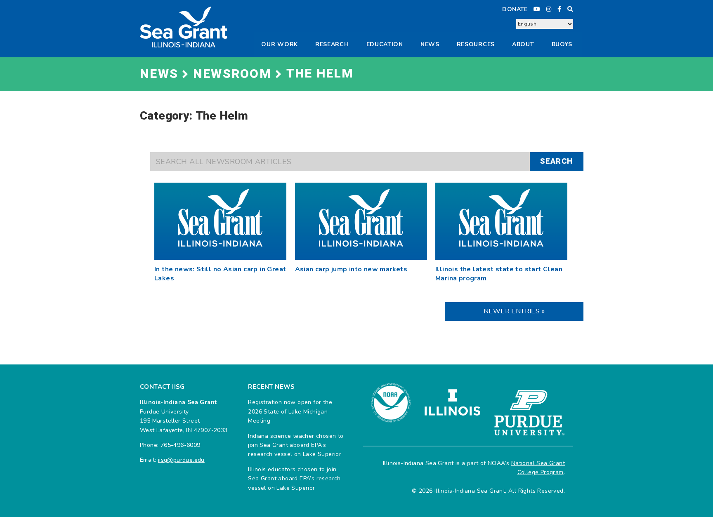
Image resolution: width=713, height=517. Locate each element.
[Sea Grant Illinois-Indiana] (183, 26)
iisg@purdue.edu (181, 460)
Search (556, 161)
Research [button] (332, 44)
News (429, 44)
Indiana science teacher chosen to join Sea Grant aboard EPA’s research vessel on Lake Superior (295, 445)
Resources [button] (476, 44)
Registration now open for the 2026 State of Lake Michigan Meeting (290, 411)
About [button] (523, 44)
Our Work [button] (279, 44)
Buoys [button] (562, 44)
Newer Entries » (514, 311)
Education (384, 44)
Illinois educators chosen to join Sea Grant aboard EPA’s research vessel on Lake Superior (294, 478)
